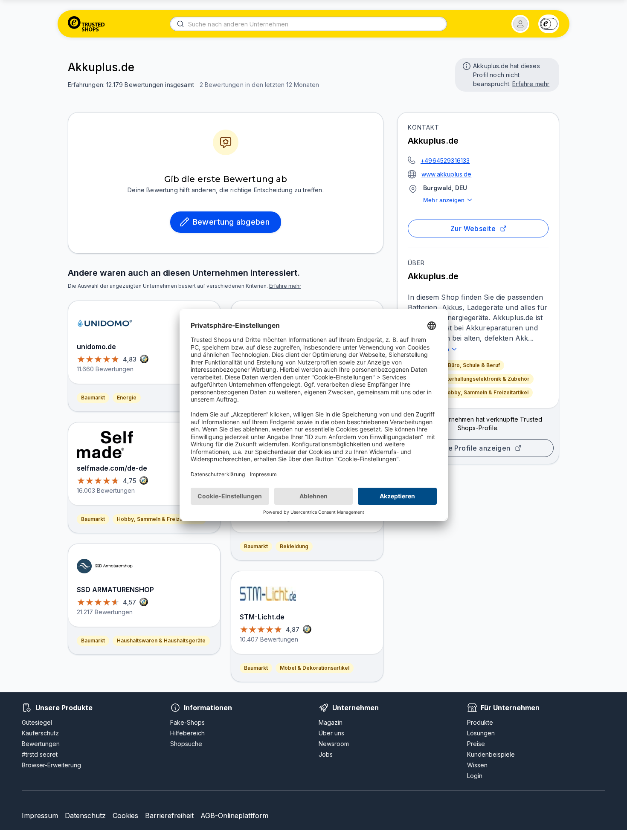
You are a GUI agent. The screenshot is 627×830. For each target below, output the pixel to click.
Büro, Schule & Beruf (474, 365)
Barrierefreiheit (169, 815)
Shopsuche (186, 743)
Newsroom (334, 743)
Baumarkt (93, 397)
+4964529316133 (445, 160)
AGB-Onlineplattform (234, 815)
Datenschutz (85, 815)
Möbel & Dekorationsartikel (314, 668)
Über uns (331, 733)
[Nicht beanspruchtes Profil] (466, 65)
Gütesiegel (37, 722)
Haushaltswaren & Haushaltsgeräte (161, 640)
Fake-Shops (187, 722)
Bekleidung (294, 546)
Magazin (331, 722)
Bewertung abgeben (231, 221)
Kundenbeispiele (491, 754)
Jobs (326, 754)
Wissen (477, 765)
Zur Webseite (473, 228)
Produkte (480, 722)
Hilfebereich (187, 733)
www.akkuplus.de (446, 174)
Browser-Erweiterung (51, 765)
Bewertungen (41, 743)
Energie (126, 397)
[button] (520, 24)
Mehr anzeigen (443, 200)
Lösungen (481, 733)
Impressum (40, 815)
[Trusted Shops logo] (86, 24)
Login (474, 775)
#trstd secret (40, 754)
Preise (476, 743)
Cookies (125, 815)
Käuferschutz (40, 733)
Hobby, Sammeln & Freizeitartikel (486, 392)
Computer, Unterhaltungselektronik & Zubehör (470, 379)
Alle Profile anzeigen (475, 448)
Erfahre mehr (530, 83)
